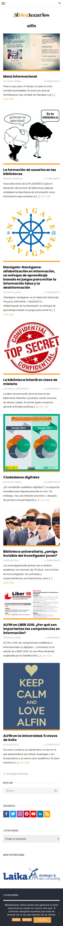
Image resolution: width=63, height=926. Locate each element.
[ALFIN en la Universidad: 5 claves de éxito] (31, 697)
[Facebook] (6, 814)
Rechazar (27, 920)
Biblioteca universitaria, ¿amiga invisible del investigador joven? (30, 553)
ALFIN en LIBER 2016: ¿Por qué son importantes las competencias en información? (31, 628)
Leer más (8, 99)
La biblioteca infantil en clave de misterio (30, 382)
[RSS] (47, 814)
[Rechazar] (59, 913)
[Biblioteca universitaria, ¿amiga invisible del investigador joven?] (31, 526)
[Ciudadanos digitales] (31, 443)
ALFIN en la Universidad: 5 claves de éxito (30, 737)
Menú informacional (20, 76)
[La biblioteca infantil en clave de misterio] (31, 348)
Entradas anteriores (17, 773)
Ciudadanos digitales (21, 477)
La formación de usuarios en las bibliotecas (29, 171)
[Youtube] (33, 814)
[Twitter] (13, 814)
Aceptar (16, 920)
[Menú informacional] (31, 52)
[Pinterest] (27, 814)
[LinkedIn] (40, 814)
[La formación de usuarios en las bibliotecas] (31, 136)
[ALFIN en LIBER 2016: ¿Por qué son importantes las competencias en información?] (31, 605)
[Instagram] (20, 814)
